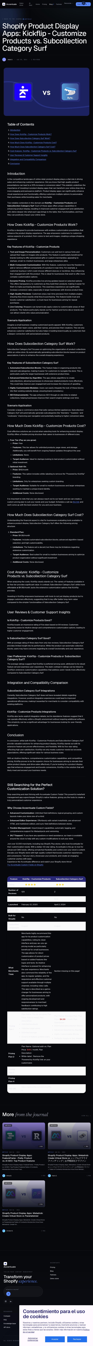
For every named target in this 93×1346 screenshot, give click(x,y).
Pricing (44, 4)
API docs (7, 1327)
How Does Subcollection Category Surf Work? (30, 138)
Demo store (21, 4)
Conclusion (15, 163)
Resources (68, 3)
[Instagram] (6, 1301)
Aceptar (54, 1339)
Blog (51, 4)
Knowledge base (10, 1323)
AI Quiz (30, 4)
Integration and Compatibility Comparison (28, 159)
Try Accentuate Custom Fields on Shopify (25, 865)
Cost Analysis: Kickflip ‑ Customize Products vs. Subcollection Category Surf (43, 151)
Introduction (15, 130)
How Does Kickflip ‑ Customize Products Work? (31, 134)
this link (76, 502)
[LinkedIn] (11, 1301)
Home (38, 4)
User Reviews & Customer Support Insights (29, 155)
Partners (59, 4)
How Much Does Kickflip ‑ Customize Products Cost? (33, 142)
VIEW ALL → (86, 1115)
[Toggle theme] (84, 3)
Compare (7, 1316)
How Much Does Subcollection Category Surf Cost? (32, 146)
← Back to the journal (12, 19)
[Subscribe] (8, 1294)
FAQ (5, 1320)
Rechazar (77, 1339)
